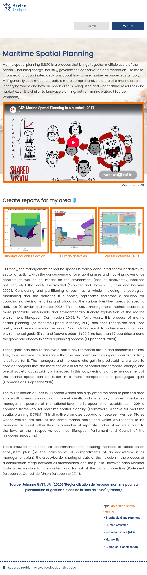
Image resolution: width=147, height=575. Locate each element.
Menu (126, 26)
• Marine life (111, 539)
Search (91, 26)
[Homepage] (15, 11)
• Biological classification (121, 546)
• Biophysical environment (122, 517)
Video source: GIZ (133, 185)
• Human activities (116, 525)
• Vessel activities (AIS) (119, 532)
